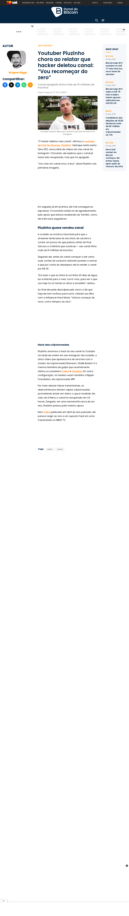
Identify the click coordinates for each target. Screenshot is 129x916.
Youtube (60, 449)
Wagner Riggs (18, 72)
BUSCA (95, 3)
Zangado (77, 371)
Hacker (49, 449)
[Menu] (103, 21)
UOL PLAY (68, 3)
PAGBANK (50, 3)
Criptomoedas (45, 45)
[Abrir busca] (97, 21)
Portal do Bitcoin (64, 12)
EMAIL (120, 3)
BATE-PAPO (107, 3)
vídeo (47, 412)
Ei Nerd (65, 371)
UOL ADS (77, 3)
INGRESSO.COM (28, 3)
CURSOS (59, 3)
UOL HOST (40, 3)
